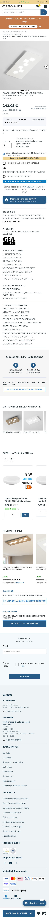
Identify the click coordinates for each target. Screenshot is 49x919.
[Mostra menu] (45, 6)
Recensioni (8, 771)
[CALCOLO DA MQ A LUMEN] (15, 365)
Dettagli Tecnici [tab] (14, 251)
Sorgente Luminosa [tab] (16, 305)
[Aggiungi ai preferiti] (38, 913)
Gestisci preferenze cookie (15, 785)
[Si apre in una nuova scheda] (6, 851)
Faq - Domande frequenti (14, 803)
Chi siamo (7, 757)
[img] (20, 110)
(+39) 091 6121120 (14, 711)
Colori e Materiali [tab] (15, 286)
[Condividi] (44, 913)
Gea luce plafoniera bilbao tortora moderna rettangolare (17, 568)
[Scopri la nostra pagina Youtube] (10, 863)
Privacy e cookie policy (13, 762)
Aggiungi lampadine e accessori (24, 389)
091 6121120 (28, 187)
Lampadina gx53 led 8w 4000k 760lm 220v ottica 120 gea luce (17, 499)
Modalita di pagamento (13, 822)
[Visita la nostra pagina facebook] (5, 863)
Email (5, 646)
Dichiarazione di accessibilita (15, 798)
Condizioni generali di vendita (16, 808)
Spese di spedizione (12, 831)
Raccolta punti (9, 836)
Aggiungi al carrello (18, 913)
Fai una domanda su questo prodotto (24, 601)
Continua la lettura (12, 221)
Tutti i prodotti (9, 781)
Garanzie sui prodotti (12, 812)
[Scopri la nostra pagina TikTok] (16, 863)
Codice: (23, 26)
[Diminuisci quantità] (7, 515)
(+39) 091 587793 (14, 740)
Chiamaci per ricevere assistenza (26, 181)
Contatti (7, 695)
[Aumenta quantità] (18, 515)
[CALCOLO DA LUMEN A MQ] (33, 365)
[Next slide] (46, 67)
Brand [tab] (9, 229)
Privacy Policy (6, 664)
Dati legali (7, 767)
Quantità (6, 141)
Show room (8, 776)
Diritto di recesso (10, 817)
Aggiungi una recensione (24, 623)
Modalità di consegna (12, 826)
